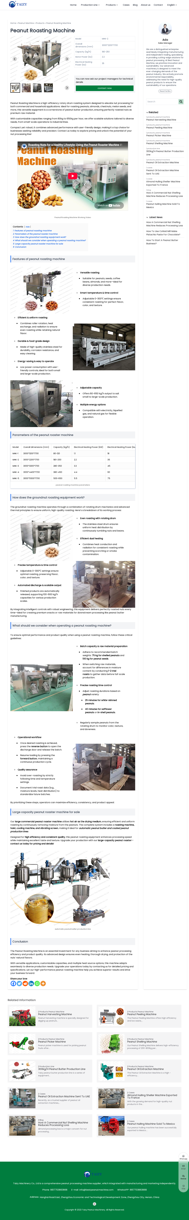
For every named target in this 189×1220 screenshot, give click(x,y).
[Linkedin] (31, 983)
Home (73, 5)
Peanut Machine (26, 23)
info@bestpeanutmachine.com (96, 1189)
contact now (105, 88)
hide (27, 227)
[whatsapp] (94, 1204)
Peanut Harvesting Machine (161, 119)
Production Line (89, 5)
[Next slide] (67, 59)
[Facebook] (13, 983)
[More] (43, 983)
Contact (158, 5)
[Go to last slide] (15, 59)
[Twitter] (19, 983)
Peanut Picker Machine (158, 135)
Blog (135, 5)
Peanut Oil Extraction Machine (162, 162)
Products (111, 5)
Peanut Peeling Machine (159, 127)
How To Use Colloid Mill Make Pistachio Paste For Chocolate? (163, 233)
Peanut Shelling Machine (159, 143)
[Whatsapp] (37, 983)
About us (145, 5)
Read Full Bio (165, 91)
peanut (87, 694)
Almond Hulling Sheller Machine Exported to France (163, 183)
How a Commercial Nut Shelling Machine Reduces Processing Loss (164, 194)
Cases (126, 5)
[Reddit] (25, 983)
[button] (26, 88)
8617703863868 (58, 1189)
